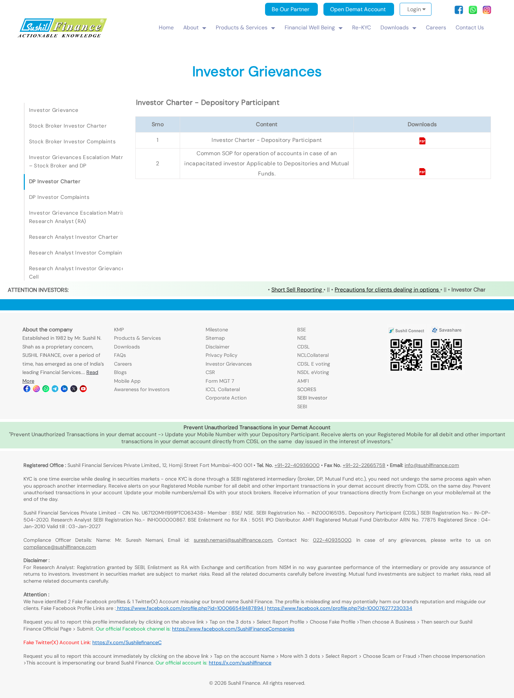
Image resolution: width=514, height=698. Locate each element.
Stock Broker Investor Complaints (72, 141)
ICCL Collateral (223, 389)
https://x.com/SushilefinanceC (127, 642)
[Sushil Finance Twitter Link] (73, 390)
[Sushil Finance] (62, 36)
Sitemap (215, 338)
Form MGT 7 (220, 381)
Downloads (394, 27)
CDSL (303, 347)
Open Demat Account (358, 9)
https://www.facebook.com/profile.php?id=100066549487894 (190, 608)
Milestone (217, 329)
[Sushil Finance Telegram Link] (55, 390)
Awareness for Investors (142, 389)
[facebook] (461, 12)
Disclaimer (217, 347)
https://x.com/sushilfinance (240, 663)
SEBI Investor (312, 398)
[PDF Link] (422, 142)
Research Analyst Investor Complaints (78, 252)
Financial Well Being (310, 27)
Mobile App (127, 381)
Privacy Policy (221, 355)
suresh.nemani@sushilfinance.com (233, 540)
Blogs (120, 372)
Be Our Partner (290, 9)
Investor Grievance (54, 110)
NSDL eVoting (313, 372)
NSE (301, 338)
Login (414, 9)
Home (166, 27)
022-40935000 (332, 540)
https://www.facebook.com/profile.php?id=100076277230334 (339, 608)
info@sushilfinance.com (432, 465)
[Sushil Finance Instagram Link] (36, 390)
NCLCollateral (313, 355)
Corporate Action (226, 398)
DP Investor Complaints (59, 197)
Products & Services (241, 27)
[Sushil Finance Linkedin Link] (64, 390)
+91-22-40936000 (297, 465)
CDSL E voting (313, 364)
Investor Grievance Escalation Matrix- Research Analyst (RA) (78, 217)
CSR (210, 372)
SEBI (302, 406)
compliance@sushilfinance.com (59, 547)
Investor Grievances (229, 364)
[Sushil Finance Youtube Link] (83, 390)
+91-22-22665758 (364, 465)
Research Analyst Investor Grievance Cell (77, 272)
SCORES (306, 389)
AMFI (303, 381)
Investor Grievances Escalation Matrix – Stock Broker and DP (78, 161)
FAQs (120, 355)
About (191, 27)
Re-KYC (361, 27)
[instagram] (487, 12)
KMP (119, 329)
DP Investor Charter (54, 181)
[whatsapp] (475, 12)
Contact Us (470, 27)
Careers (436, 27)
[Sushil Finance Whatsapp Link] (45, 390)
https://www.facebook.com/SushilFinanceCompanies (233, 629)
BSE (301, 329)
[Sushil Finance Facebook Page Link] (26, 390)
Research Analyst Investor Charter (74, 236)
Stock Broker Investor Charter (68, 125)
